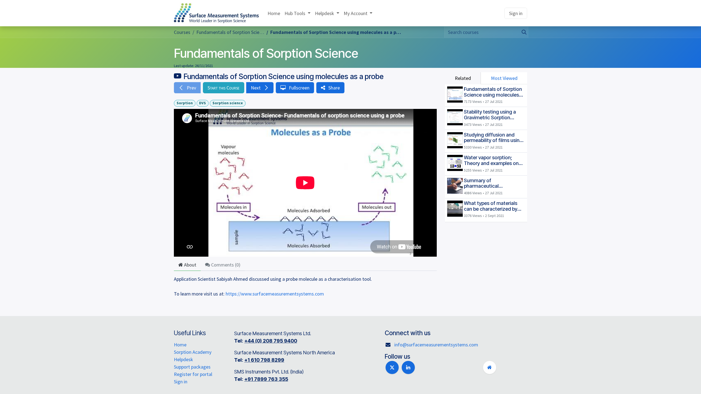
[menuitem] (273, 13)
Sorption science (227, 103)
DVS (202, 103)
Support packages (192, 367)
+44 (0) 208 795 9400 (270, 341)
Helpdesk (183, 359)
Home (180, 344)
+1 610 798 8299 (264, 360)
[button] (187, 87)
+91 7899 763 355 (266, 379)
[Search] (522, 32)
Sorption (185, 103)
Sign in (515, 13)
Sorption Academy (192, 352)
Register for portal (193, 374)
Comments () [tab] (225, 265)
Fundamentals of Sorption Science (266, 53)
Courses (182, 32)
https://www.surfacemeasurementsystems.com (275, 294)
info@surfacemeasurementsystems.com (436, 344)
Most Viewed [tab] (504, 78)
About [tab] (189, 265)
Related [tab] (463, 78)
